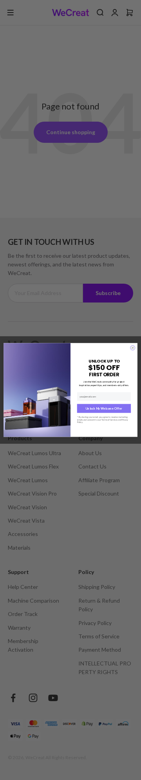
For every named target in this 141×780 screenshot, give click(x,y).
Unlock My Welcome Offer (104, 408)
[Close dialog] (132, 348)
